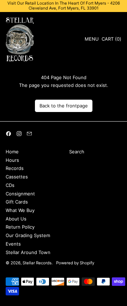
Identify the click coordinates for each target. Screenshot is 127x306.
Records (15, 168)
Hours (12, 160)
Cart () (111, 40)
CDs (10, 185)
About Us (16, 219)
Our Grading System (28, 235)
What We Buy (20, 210)
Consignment (20, 193)
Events (13, 244)
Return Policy (20, 227)
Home (12, 151)
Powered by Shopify (75, 262)
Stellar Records (37, 262)
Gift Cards (17, 202)
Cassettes (17, 177)
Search (76, 151)
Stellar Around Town (28, 252)
